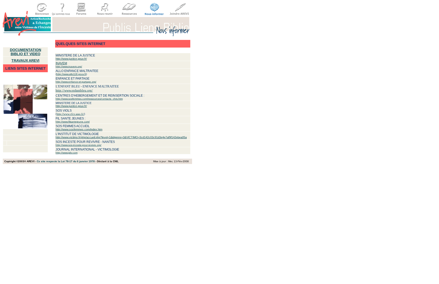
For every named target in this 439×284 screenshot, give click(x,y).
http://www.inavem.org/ (69, 66)
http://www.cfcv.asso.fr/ (70, 113)
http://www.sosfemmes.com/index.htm (79, 129)
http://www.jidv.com (66, 152)
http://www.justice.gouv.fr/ (71, 58)
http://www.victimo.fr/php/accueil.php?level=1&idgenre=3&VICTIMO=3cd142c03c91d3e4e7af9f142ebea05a (121, 137)
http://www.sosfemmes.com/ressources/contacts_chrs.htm (89, 98)
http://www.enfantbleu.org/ (74, 90)
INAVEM (61, 63)
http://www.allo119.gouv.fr (71, 74)
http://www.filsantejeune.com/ (73, 121)
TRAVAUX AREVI (25, 60)
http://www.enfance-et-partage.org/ (76, 81)
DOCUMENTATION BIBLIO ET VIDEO (25, 52)
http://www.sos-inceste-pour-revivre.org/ (78, 145)
